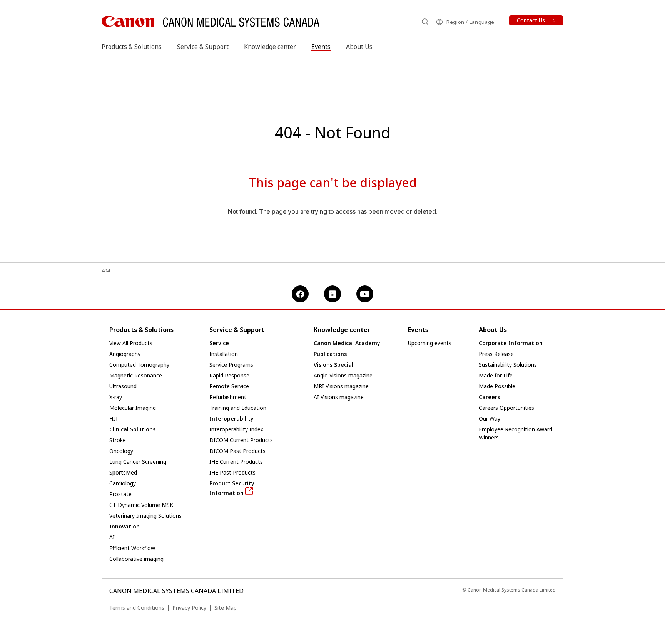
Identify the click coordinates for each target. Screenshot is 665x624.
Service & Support (203, 46)
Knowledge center (270, 46)
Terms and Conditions (136, 607)
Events (321, 46)
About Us (359, 46)
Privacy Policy (189, 607)
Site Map (225, 607)
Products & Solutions (132, 46)
